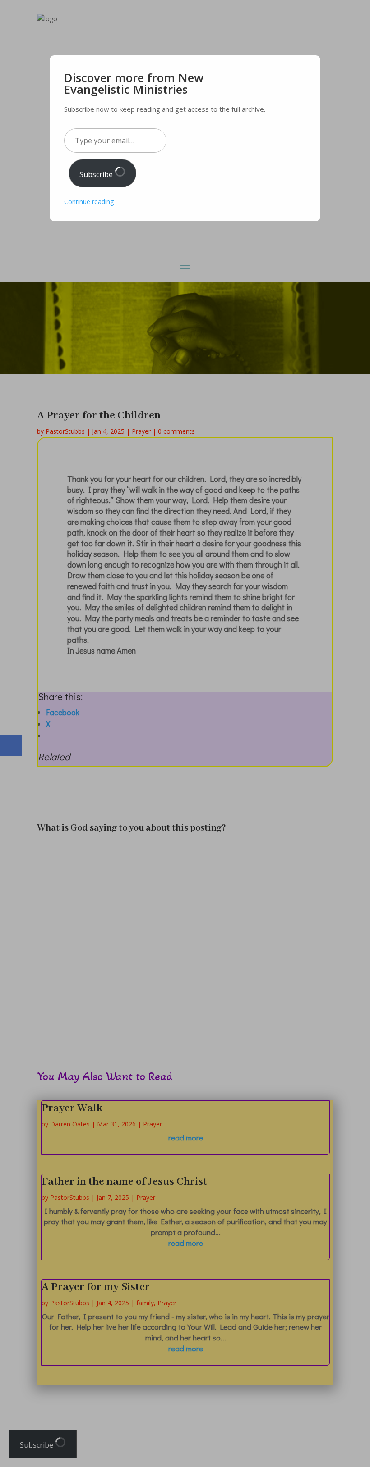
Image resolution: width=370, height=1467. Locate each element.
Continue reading (89, 201)
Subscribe (97, 174)
